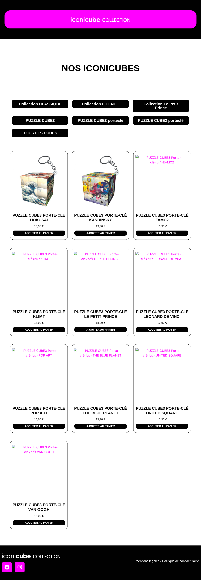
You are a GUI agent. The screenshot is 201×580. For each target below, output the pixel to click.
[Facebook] (7, 567)
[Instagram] (20, 567)
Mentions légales (147, 561)
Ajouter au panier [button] (39, 233)
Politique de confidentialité (180, 561)
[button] (40, 133)
